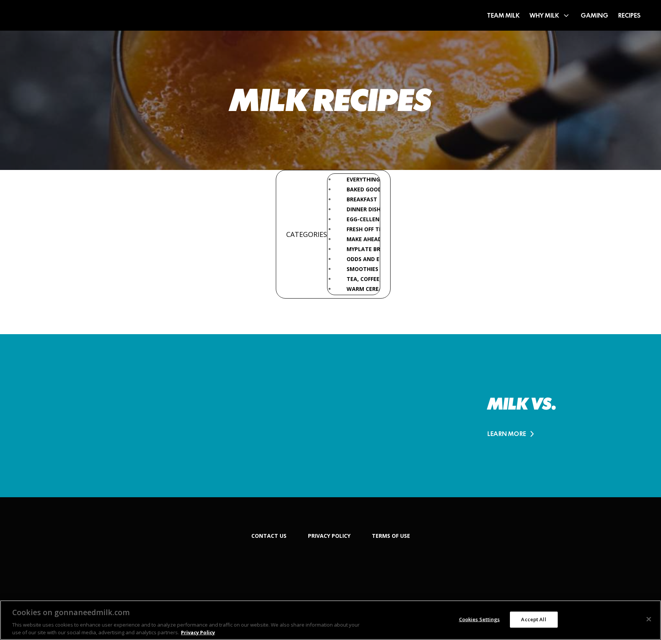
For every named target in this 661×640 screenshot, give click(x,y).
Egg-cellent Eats (373, 219)
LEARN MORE (506, 434)
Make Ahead (364, 239)
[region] (330, 620)
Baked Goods (366, 189)
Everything (363, 179)
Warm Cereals (368, 288)
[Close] (648, 619)
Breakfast (362, 199)
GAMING (594, 15)
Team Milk (503, 15)
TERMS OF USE (391, 535)
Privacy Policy (198, 632)
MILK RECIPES (330, 100)
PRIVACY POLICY (329, 535)
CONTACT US (269, 535)
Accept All (533, 619)
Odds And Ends (369, 259)
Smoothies (362, 269)
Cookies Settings (479, 619)
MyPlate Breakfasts (377, 249)
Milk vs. (521, 403)
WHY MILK (544, 15)
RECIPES (629, 15)
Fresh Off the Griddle (378, 229)
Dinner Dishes (367, 209)
